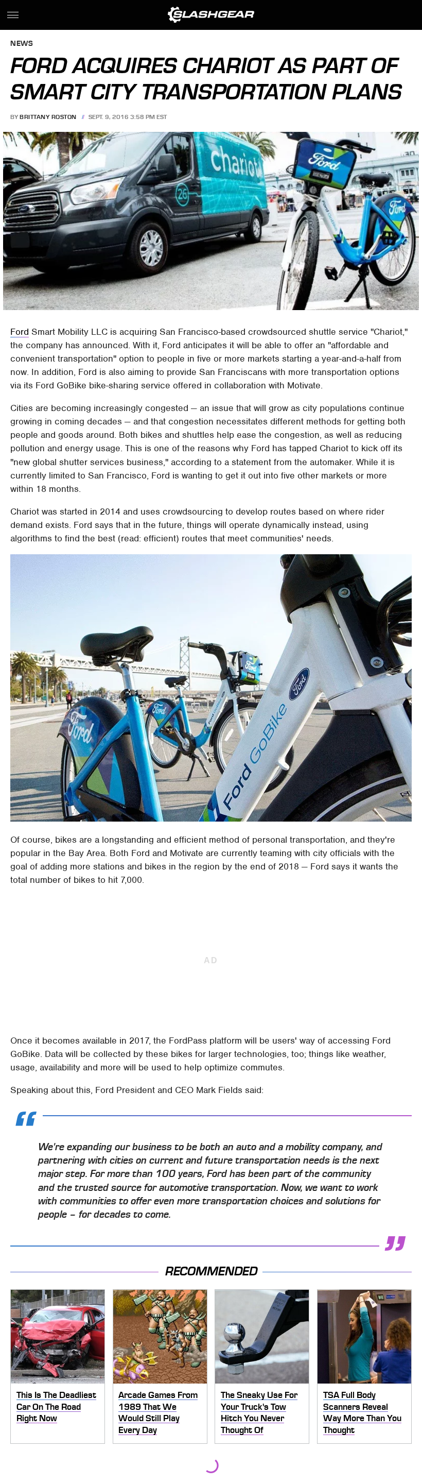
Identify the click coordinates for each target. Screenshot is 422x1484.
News (21, 44)
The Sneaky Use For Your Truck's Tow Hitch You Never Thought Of (259, 1412)
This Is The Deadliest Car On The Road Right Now (56, 1406)
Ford (19, 331)
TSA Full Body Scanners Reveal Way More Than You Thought (362, 1412)
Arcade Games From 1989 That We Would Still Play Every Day (158, 1412)
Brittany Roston (48, 117)
